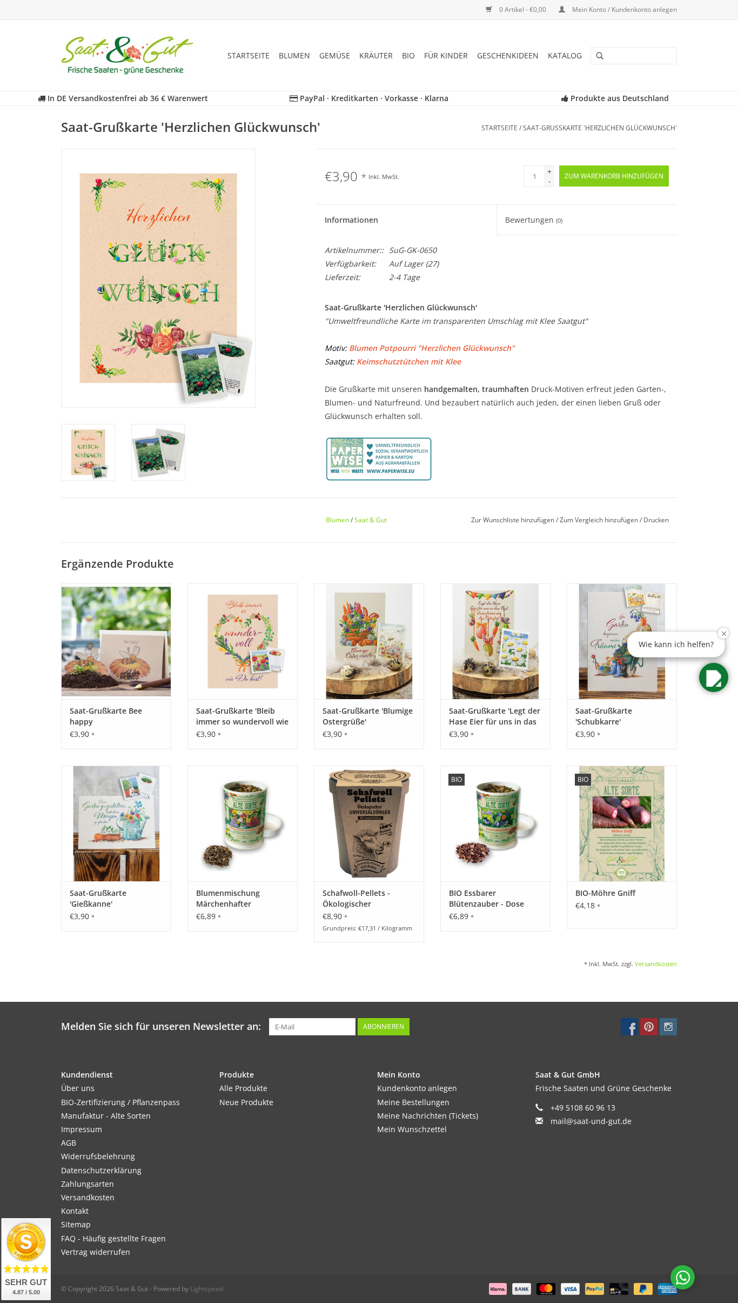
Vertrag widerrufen (95, 1252)
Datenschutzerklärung (101, 1170)
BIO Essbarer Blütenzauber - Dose (486, 898)
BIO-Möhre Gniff (605, 893)
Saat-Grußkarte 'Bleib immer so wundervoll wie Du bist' (242, 716)
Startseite (248, 55)
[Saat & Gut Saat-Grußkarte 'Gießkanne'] (116, 823)
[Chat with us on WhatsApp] (682, 1277)
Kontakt (75, 1211)
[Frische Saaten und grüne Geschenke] (130, 55)
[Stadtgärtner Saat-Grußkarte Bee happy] (116, 641)
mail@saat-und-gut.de (591, 1121)
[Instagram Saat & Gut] (668, 1026)
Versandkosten (656, 964)
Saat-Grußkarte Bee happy (106, 716)
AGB (68, 1143)
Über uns (78, 1088)
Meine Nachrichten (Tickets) (427, 1116)
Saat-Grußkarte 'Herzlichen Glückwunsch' (600, 127)
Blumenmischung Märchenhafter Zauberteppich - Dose (236, 898)
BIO (408, 55)
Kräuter (376, 55)
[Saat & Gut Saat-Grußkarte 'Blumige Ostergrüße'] (369, 641)
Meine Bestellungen (413, 1102)
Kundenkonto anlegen (417, 1088)
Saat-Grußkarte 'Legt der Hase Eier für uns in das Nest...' (494, 716)
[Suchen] (596, 56)
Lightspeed (206, 1288)
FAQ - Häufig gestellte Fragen (113, 1238)
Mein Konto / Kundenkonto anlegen (624, 9)
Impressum (81, 1129)
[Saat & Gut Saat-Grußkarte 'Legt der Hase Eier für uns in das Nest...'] (495, 641)
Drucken (656, 519)
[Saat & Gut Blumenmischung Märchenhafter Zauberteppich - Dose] (242, 823)
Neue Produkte (246, 1102)
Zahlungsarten (87, 1184)
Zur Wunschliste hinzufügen (513, 519)
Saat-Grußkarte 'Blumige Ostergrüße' (368, 716)
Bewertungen (533, 220)
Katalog (565, 55)
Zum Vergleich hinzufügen (600, 519)
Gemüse (334, 55)
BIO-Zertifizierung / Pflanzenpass (120, 1102)
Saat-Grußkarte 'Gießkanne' (98, 898)
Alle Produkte (243, 1088)
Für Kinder (446, 55)
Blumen (294, 55)
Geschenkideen (508, 55)
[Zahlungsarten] (496, 1288)
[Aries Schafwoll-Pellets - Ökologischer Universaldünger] (369, 823)
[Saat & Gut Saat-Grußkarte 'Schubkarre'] (622, 641)
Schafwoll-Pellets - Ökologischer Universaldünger (356, 898)
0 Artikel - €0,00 (523, 9)
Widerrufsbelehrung (98, 1156)
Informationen (351, 220)
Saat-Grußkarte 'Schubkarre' (603, 716)
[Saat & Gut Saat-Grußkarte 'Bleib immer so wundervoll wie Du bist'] (242, 641)
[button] (713, 677)
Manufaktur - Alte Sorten (106, 1116)
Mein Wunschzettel (412, 1129)
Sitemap (76, 1224)
